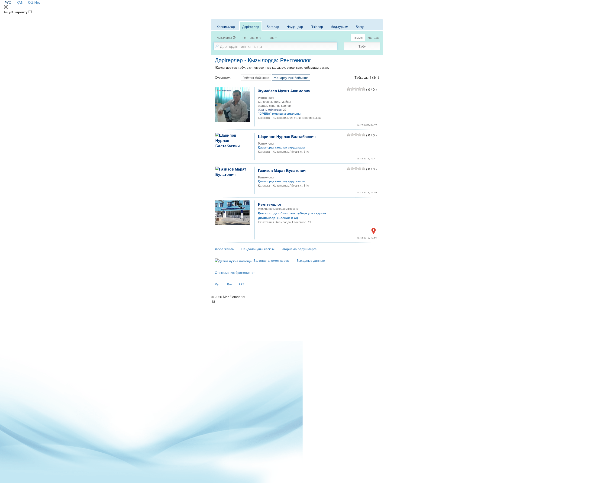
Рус (217, 284)
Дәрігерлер (250, 26)
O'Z (30, 2)
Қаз (229, 284)
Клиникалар (226, 26)
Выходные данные (311, 260)
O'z (241, 284)
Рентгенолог (269, 204)
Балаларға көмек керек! (271, 260)
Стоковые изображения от (235, 272)
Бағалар (273, 26)
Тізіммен (358, 37)
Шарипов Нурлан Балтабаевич (287, 136)
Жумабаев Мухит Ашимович (284, 91)
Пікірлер (316, 26)
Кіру (37, 2)
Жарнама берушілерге (299, 248)
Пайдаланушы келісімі (258, 248)
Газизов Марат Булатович (282, 170)
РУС (8, 2)
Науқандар (295, 26)
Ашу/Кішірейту (15, 12)
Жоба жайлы (224, 248)
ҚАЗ (19, 2)
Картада (373, 37)
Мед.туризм (339, 26)
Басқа (360, 26)
